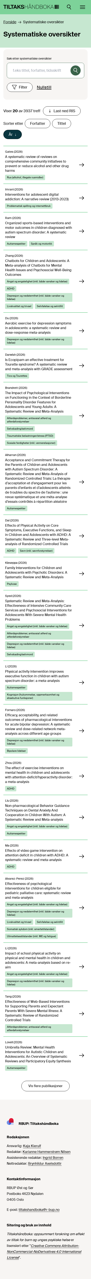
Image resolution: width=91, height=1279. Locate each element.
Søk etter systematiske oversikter (29, 58)
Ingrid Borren (53, 1157)
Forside (9, 22)
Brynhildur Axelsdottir (45, 1163)
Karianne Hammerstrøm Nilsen (46, 1152)
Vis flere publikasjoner (45, 1086)
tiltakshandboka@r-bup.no (39, 1209)
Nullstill (44, 87)
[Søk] (75, 70)
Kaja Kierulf (32, 1146)
